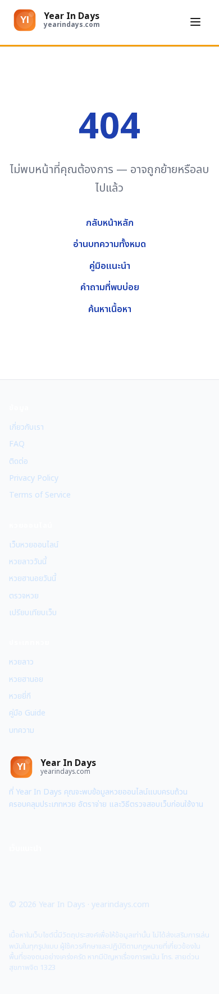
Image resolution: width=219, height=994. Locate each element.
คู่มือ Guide (27, 713)
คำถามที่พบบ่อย (109, 287)
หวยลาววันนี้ (28, 562)
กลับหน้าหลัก (110, 223)
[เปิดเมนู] (195, 23)
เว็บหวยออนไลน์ (33, 545)
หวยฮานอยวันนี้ (32, 578)
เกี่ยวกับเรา (26, 427)
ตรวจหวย (24, 596)
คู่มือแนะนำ (109, 266)
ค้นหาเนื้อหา (109, 309)
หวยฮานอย (26, 679)
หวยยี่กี (20, 696)
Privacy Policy (33, 478)
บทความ (21, 730)
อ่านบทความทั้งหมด (109, 244)
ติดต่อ (18, 461)
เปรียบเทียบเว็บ (33, 613)
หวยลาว (21, 662)
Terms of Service (40, 495)
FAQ (17, 444)
